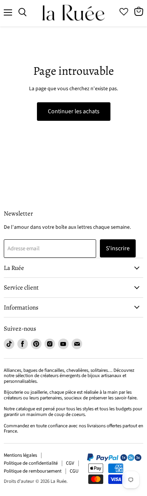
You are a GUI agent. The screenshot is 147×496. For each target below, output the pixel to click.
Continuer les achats (74, 111)
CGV (70, 463)
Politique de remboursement (32, 471)
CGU (74, 471)
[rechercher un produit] (22, 12)
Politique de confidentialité (31, 463)
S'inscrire (118, 248)
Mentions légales (20, 455)
